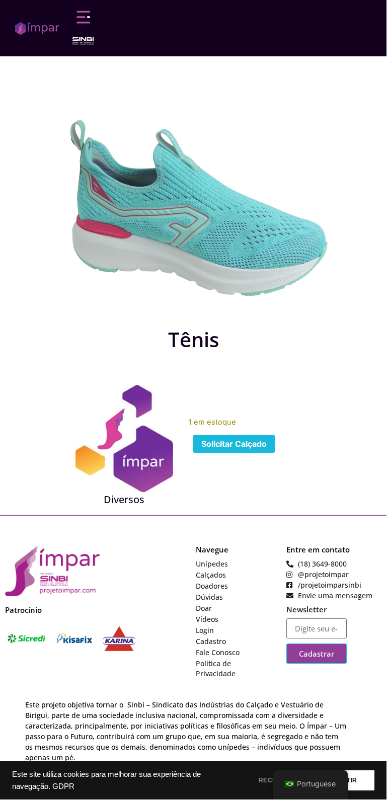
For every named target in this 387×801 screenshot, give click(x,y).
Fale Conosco (218, 652)
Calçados (211, 575)
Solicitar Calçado (234, 444)
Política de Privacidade (216, 668)
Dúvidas (209, 597)
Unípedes (212, 564)
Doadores (212, 586)
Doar (204, 608)
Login (205, 630)
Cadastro (211, 641)
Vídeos (207, 619)
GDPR (63, 786)
